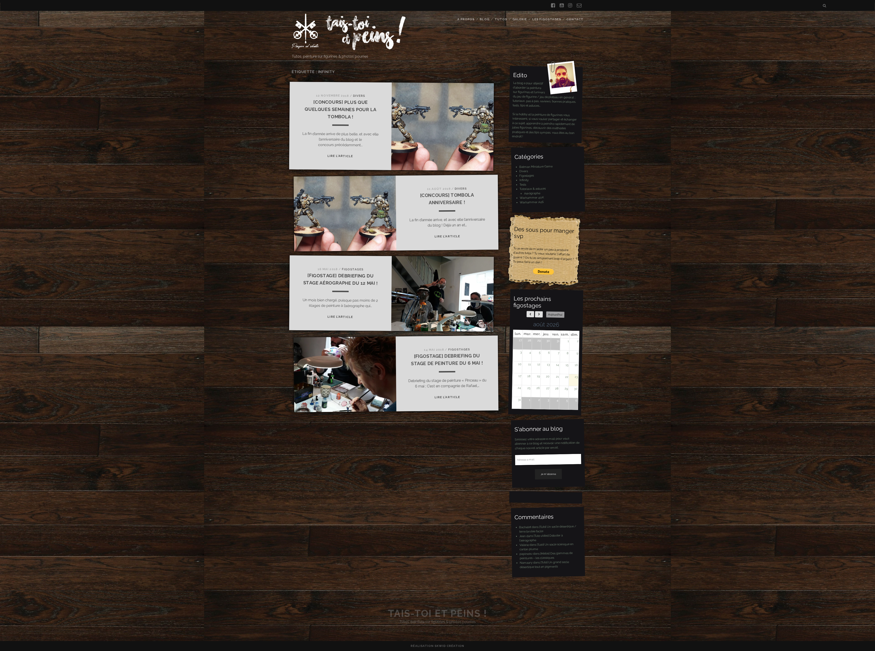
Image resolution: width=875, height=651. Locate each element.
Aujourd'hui (555, 314)
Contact (574, 19)
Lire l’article (340, 156)
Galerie (519, 19)
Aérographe (532, 193)
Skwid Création (449, 646)
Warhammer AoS (532, 202)
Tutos (501, 19)
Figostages (353, 269)
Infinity (523, 180)
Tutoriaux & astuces (533, 189)
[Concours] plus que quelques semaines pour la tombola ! (340, 109)
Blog (484, 19)
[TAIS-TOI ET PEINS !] (349, 48)
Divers (359, 95)
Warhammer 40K (532, 198)
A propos (465, 19)
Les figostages (546, 19)
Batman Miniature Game (535, 166)
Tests (523, 184)
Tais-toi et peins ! (437, 613)
